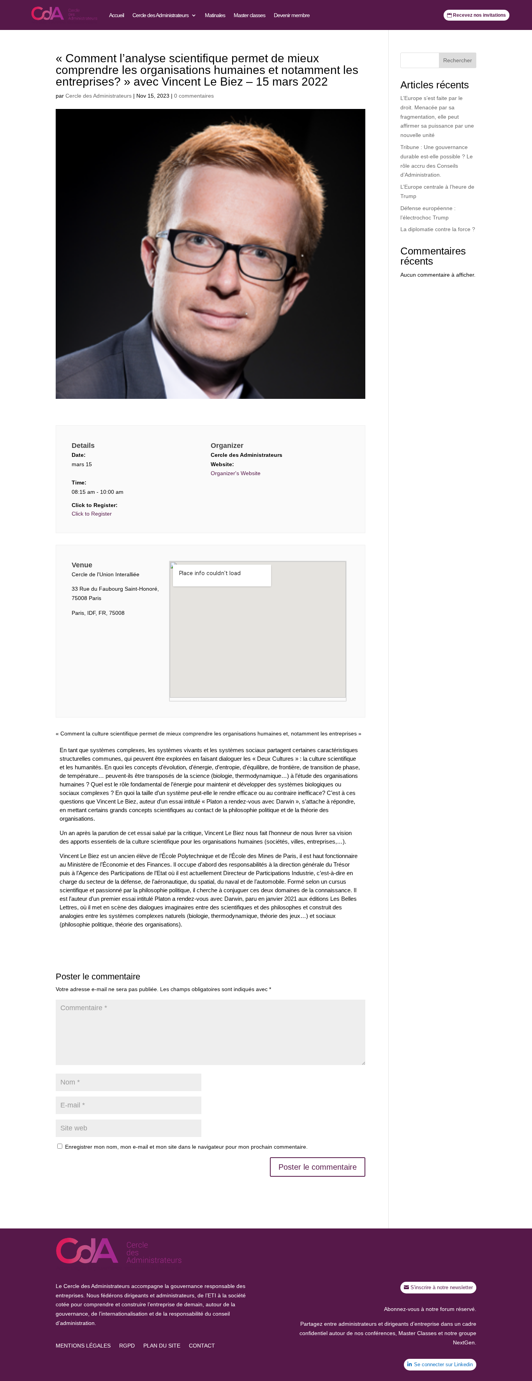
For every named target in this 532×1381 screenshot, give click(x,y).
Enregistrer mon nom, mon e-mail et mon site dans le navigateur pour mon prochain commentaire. (186, 1147)
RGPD (127, 1346)
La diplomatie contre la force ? (437, 229)
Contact (202, 1346)
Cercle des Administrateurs (160, 15)
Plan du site (161, 1346)
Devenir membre (292, 15)
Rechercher (457, 60)
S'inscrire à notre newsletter (441, 1287)
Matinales (215, 15)
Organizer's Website (236, 473)
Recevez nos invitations (479, 15)
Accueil (116, 15)
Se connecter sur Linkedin (443, 1364)
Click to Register (92, 514)
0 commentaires (194, 96)
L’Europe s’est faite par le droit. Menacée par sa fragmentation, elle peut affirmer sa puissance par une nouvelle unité (437, 116)
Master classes (249, 15)
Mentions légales (83, 1346)
